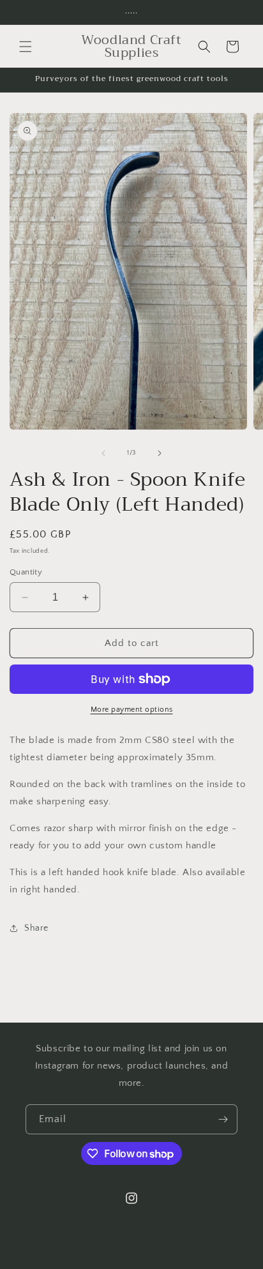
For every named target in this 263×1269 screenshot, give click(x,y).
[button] (25, 47)
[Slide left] (103, 453)
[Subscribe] (223, 1119)
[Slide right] (160, 453)
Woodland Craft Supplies (111, 1260)
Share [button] (36, 928)
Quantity (26, 571)
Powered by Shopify (190, 1260)
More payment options (132, 709)
